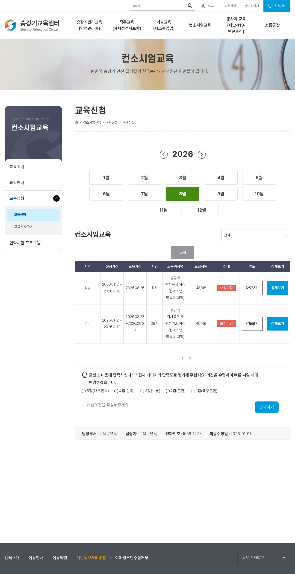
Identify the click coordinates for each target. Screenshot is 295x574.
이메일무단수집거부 (131, 557)
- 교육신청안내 (22, 227)
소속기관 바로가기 (253, 557)
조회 (183, 252)
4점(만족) (127, 391)
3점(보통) (152, 391)
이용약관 (60, 557)
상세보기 (277, 288)
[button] (106, 178)
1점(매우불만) (207, 391)
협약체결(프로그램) (25, 242)
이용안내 (36, 557)
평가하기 (266, 407)
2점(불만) (178, 391)
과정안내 (16, 182)
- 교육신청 (19, 215)
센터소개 (12, 557)
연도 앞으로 (202, 155)
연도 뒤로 (164, 155)
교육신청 (18, 201)
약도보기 (252, 288)
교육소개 (16, 166)
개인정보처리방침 (91, 557)
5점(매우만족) (98, 391)
